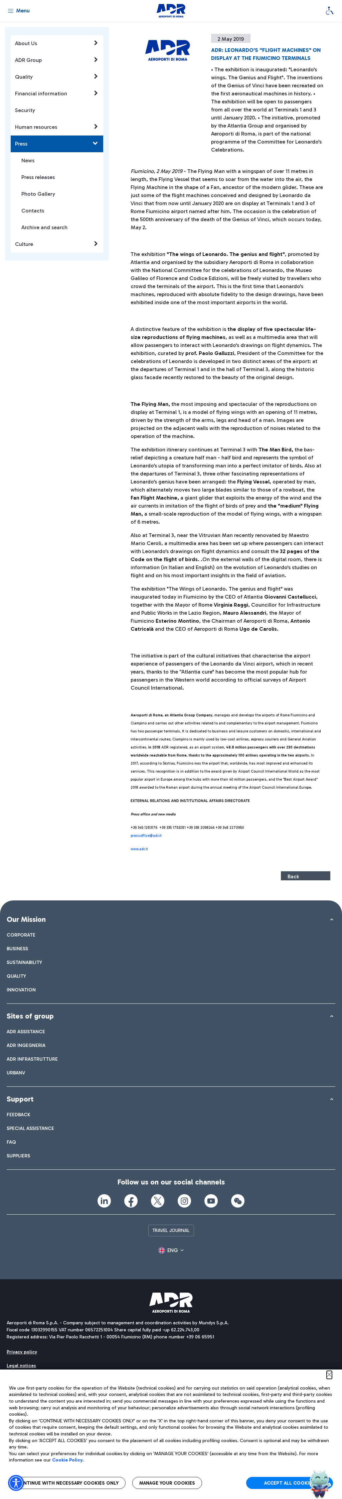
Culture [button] (24, 244)
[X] (157, 1201)
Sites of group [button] (30, 1016)
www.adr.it (139, 849)
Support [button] (20, 1099)
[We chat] (237, 1201)
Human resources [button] (36, 127)
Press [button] (21, 144)
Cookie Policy (67, 1460)
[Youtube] (211, 1201)
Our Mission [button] (26, 919)
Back (293, 876)
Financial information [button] (41, 93)
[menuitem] (21, 935)
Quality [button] (24, 77)
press (135, 835)
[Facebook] (131, 1201)
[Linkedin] (104, 1201)
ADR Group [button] (28, 60)
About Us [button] (26, 43)
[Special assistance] (329, 10)
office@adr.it (151, 835)
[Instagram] (184, 1201)
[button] (171, 1250)
